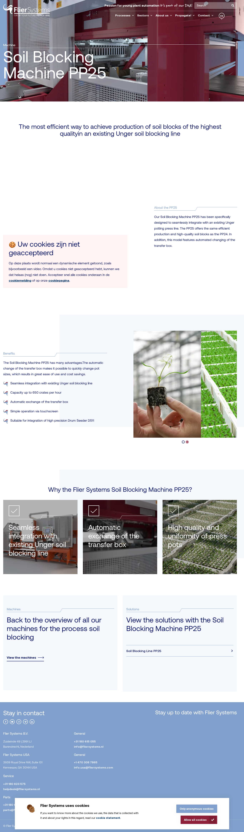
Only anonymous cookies (197, 808)
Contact (204, 15)
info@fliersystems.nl (88, 746)
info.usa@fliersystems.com (93, 767)
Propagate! (183, 15)
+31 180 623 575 (14, 783)
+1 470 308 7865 (85, 762)
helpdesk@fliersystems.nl (21, 789)
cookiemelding (20, 280)
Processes (122, 15)
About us (162, 15)
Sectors (143, 15)
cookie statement (108, 817)
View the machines (21, 657)
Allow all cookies (195, 819)
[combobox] (215, 5)
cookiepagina (58, 280)
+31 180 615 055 (85, 741)
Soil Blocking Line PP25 (143, 651)
